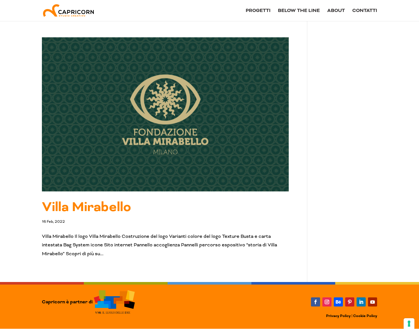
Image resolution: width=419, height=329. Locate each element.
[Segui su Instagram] (326, 301)
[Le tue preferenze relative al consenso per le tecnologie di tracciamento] (409, 323)
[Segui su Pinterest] (349, 301)
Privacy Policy (338, 315)
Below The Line (299, 11)
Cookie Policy (365, 315)
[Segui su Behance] (338, 301)
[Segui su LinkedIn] (361, 301)
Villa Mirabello (86, 207)
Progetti (258, 11)
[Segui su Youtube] (372, 301)
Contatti (364, 11)
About (336, 11)
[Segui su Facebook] (315, 301)
